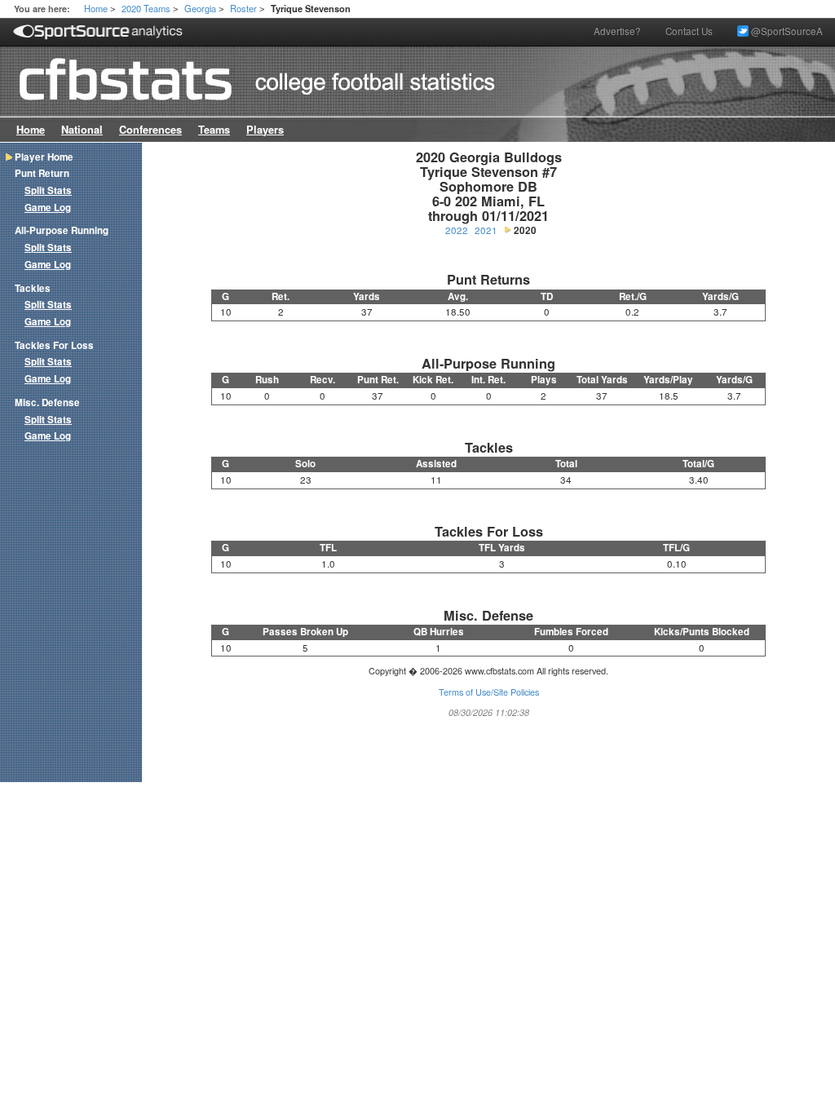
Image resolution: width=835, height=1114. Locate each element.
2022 (456, 230)
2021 (486, 230)
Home (96, 8)
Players (265, 129)
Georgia (200, 8)
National (82, 129)
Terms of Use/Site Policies (489, 692)
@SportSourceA (786, 31)
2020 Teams (145, 8)
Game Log (47, 207)
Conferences (150, 129)
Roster (243, 8)
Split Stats (48, 190)
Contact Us (689, 31)
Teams (214, 129)
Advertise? (617, 31)
